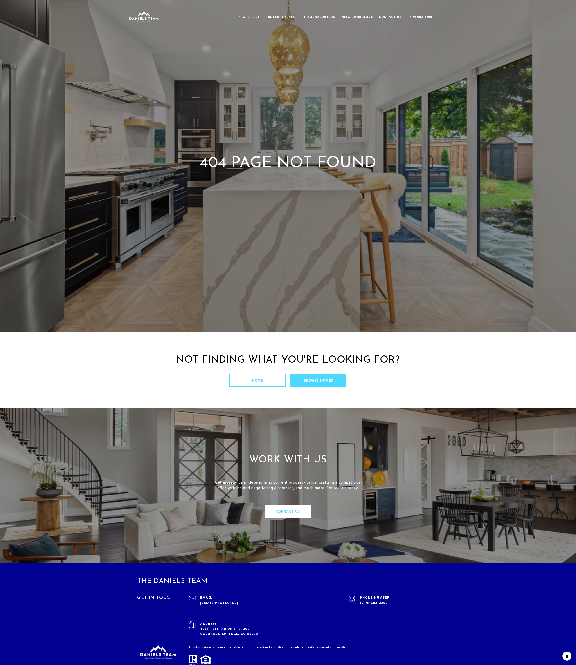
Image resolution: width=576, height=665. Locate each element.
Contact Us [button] (288, 511)
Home (257, 380)
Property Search (282, 17)
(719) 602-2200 (373, 602)
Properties (249, 17)
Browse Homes (318, 380)
